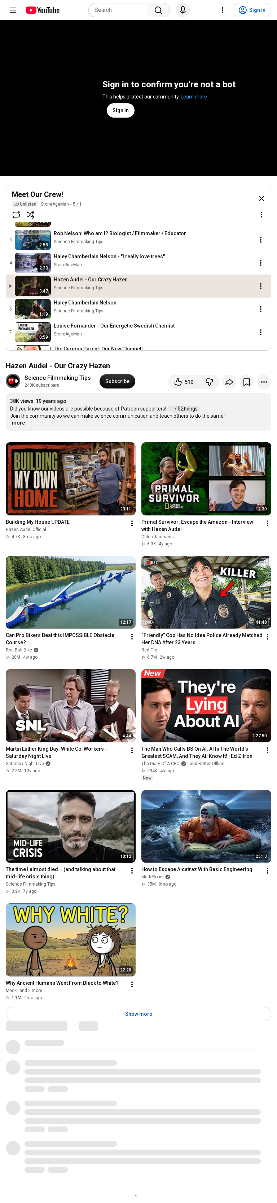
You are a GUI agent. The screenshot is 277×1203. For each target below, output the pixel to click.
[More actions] (264, 382)
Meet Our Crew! (37, 194)
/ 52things (186, 409)
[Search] (158, 10)
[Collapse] (261, 198)
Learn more (194, 97)
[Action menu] (261, 214)
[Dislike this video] (209, 382)
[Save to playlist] (246, 382)
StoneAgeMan (55, 204)
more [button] (18, 423)
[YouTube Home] (42, 10)
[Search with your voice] (183, 10)
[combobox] (119, 10)
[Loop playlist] (16, 214)
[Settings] (222, 10)
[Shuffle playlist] (30, 214)
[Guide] (13, 10)
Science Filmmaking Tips (58, 377)
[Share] (229, 382)
